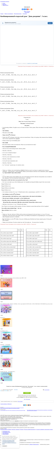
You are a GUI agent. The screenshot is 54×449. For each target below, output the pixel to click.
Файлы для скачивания (9, 13)
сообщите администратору (34, 444)
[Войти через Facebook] (26, 9)
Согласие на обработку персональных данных (44, 429)
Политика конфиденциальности (30, 429)
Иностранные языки (17, 13)
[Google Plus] (30, 405)
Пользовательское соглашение (5, 429)
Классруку (4, 4)
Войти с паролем (27, 11)
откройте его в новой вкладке (32, 63)
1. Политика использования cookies (8, 440)
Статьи (4, 3)
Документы (25, 13)
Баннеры (21, 429)
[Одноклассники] (27, 405)
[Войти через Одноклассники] (31, 9)
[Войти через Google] (30, 9)
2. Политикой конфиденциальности (8, 441)
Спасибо (27, 392)
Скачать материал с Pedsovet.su (6, 403)
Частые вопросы (5, 434)
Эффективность (5, 5)
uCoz (5, 428)
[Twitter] (25, 405)
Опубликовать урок (6, 431)
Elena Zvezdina (20, 401)
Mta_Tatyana (16, 389)
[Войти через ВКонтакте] (24, 9)
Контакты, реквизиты (16, 429)
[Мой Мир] (28, 405)
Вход (25, 399)
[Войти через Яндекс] (28, 9)
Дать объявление (6, 433)
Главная (1, 13)
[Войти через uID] (22, 9)
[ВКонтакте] (24, 405)
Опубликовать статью (6, 432)
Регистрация (27, 12)
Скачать (50, 23)
